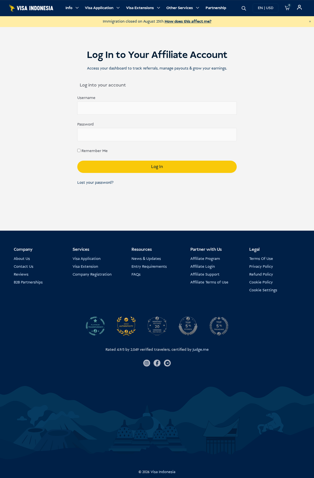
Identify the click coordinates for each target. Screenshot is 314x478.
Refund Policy (261, 274)
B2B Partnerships (28, 282)
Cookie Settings (263, 290)
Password (85, 124)
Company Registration (92, 274)
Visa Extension (85, 266)
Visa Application (99, 8)
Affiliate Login (202, 266)
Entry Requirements (149, 266)
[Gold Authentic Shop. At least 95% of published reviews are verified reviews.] (126, 325)
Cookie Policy (261, 282)
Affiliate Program (205, 258)
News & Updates (146, 258)
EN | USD (265, 8)
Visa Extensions (140, 8)
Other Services (179, 8)
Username (86, 97)
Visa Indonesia (163, 472)
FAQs (136, 274)
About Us (22, 258)
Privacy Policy (261, 266)
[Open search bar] (243, 8)
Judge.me (201, 349)
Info (68, 8)
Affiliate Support (205, 274)
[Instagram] (146, 363)
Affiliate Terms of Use (209, 282)
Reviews (21, 274)
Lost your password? (95, 182)
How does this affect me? (188, 21)
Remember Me (94, 151)
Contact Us (23, 266)
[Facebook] (157, 363)
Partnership (216, 8)
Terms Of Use (261, 258)
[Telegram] (167, 363)
